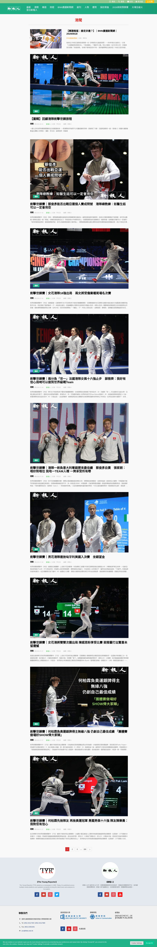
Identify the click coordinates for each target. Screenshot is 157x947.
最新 (28, 7)
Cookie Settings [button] (136, 943)
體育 (94, 7)
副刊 (79, 7)
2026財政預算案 (120, 7)
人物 (87, 7)
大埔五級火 (137, 7)
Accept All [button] (149, 943)
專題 (44, 7)
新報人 (48, 124)
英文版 (140, 2)
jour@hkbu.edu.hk (27, 931)
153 (85, 849)
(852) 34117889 (40, 923)
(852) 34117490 (29, 923)
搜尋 (122, 2)
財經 (52, 7)
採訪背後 (104, 7)
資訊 (113, 2)
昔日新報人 (31, 10)
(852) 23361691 (30, 927)
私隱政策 (82, 929)
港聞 (36, 7)
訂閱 (151, 2)
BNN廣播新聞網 (65, 7)
